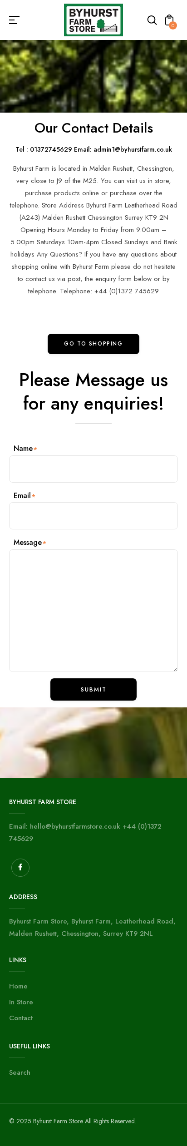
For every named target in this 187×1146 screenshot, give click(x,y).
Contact (21, 1018)
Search (19, 1072)
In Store (21, 1002)
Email (22, 495)
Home (18, 986)
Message (28, 542)
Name (23, 448)
